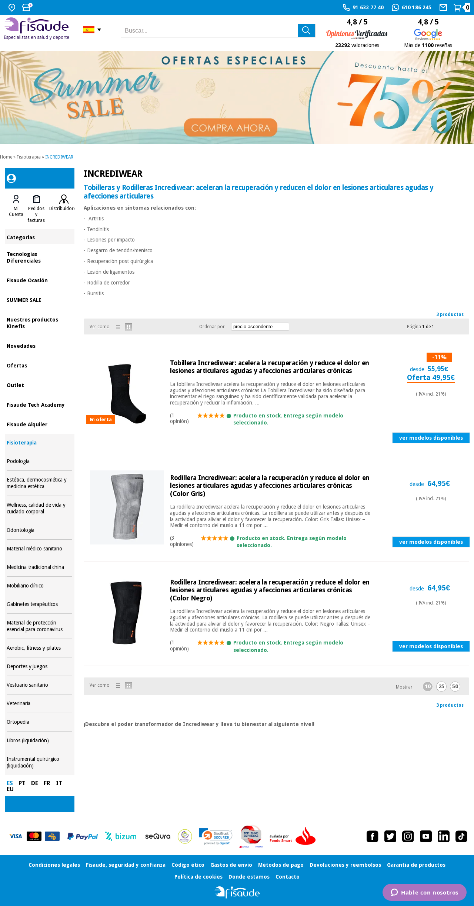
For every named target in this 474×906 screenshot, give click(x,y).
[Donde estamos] (12, 7)
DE (34, 783)
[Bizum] (121, 836)
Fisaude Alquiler (39, 424)
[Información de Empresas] (251, 836)
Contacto (288, 877)
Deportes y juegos (39, 666)
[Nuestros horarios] (28, 7)
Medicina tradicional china (39, 567)
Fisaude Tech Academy (39, 404)
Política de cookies (198, 877)
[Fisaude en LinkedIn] (444, 836)
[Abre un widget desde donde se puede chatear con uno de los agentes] (425, 893)
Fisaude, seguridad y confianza (126, 865)
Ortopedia (39, 722)
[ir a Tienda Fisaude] (237, 892)
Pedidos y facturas (36, 214)
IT (59, 783)
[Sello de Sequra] (157, 836)
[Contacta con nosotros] (444, 7)
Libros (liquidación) (39, 741)
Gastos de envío (231, 865)
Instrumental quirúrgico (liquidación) (39, 762)
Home (6, 157)
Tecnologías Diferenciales (39, 257)
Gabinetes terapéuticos (39, 604)
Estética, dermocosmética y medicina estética (39, 483)
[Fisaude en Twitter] (390, 836)
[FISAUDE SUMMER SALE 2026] (237, 97)
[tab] (16, 209)
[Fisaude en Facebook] (372, 836)
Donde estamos (249, 877)
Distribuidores (63, 208)
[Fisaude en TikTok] (461, 836)
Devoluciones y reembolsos (345, 865)
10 (428, 686)
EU (10, 789)
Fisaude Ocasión (39, 280)
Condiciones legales (54, 865)
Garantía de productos (416, 865)
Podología (39, 461)
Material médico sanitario (39, 549)
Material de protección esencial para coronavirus (39, 626)
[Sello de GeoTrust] (215, 836)
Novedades (39, 345)
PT (22, 783)
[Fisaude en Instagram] (408, 836)
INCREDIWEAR (59, 157)
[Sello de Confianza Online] (185, 836)
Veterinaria (39, 704)
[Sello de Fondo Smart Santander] (294, 836)
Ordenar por (212, 326)
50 (455, 686)
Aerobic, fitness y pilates (39, 648)
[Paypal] (82, 836)
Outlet (39, 384)
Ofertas (39, 365)
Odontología (39, 530)
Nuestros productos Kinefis (39, 322)
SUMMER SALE (39, 299)
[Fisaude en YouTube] (426, 836)
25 (441, 686)
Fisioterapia (29, 157)
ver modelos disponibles (431, 438)
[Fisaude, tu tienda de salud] (38, 30)
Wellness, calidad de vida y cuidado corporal (39, 508)
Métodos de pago (281, 865)
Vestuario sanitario (39, 685)
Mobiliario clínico (39, 586)
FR (47, 783)
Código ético (187, 865)
